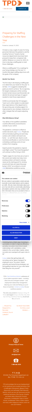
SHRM (9, 87)
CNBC (4, 168)
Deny (16, 237)
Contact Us (22, 8)
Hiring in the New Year (20, 295)
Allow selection (16, 232)
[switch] (27, 205)
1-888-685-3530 (7, 8)
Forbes (19, 132)
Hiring (25, 293)
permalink (17, 298)
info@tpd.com (16, 354)
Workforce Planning (16, 297)
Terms (21, 344)
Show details (23, 222)
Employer (20, 293)
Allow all (16, 227)
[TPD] (12, 3)
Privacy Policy (13, 344)
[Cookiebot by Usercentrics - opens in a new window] (23, 173)
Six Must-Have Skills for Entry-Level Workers (23, 308)
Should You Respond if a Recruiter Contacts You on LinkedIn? (7, 310)
